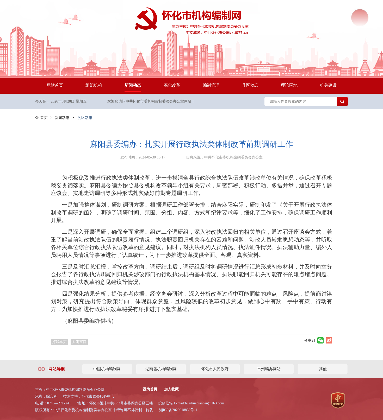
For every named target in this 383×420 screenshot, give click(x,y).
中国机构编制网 (107, 369)
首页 (44, 118)
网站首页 (54, 85)
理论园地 (289, 85)
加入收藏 (171, 389)
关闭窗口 (79, 342)
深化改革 (172, 85)
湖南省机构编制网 (161, 369)
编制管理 (211, 85)
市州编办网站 (269, 369)
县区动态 (250, 85)
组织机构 (93, 85)
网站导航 (56, 369)
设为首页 (150, 389)
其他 (323, 369)
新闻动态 (133, 85)
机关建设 (328, 85)
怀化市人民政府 (214, 369)
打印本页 (59, 342)
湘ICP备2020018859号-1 (178, 410)
